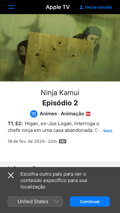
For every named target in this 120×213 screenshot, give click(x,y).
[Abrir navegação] (15, 7)
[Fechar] (11, 175)
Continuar (90, 201)
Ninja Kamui (60, 92)
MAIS (107, 131)
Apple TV (58, 7)
